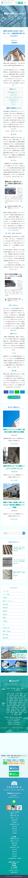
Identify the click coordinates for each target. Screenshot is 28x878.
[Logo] (4, 3)
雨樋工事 (14, 828)
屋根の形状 (5, 604)
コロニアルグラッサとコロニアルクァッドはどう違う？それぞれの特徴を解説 (19, 560)
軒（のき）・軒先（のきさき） (13, 97)
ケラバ (13, 102)
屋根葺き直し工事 (14, 824)
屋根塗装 (5, 614)
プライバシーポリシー (14, 870)
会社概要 (14, 863)
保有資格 (14, 865)
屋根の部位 (14, 42)
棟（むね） (13, 93)
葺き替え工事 (6, 627)
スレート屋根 (6, 594)
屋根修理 (5, 611)
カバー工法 (5, 591)
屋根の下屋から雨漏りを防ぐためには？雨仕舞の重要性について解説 (14, 504)
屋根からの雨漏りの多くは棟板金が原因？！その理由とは (19, 572)
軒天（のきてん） (13, 99)
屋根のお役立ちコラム (16, 16)
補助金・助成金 (7, 631)
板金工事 (14, 826)
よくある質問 (14, 867)
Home (8, 16)
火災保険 (5, 621)
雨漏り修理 (5, 637)
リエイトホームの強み (14, 812)
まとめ (13, 104)
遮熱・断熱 (5, 634)
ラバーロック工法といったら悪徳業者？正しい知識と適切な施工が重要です (19, 548)
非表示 (14, 89)
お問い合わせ (14, 872)
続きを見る (13, 443)
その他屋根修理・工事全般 (14, 858)
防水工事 (14, 830)
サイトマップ (14, 868)
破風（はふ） (14, 100)
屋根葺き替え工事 (14, 815)
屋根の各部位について (13, 92)
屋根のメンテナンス (8, 601)
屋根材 (4, 617)
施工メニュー (14, 813)
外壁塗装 (5, 597)
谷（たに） (13, 95)
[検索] (24, 533)
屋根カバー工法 (14, 817)
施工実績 (14, 836)
